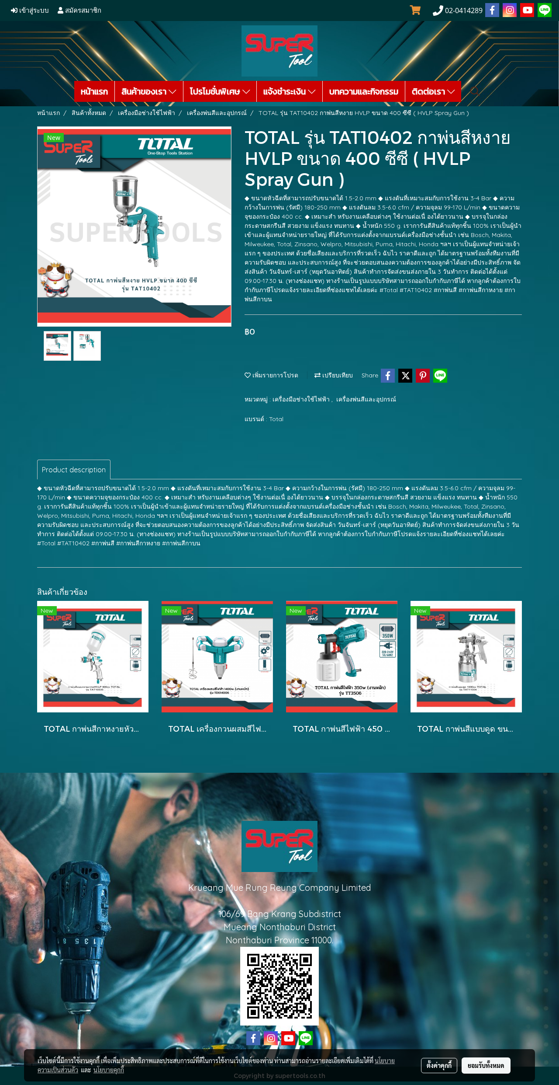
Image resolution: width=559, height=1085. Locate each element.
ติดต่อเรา (429, 91)
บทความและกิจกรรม (363, 91)
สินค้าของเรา (145, 91)
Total (276, 419)
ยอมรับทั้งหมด (486, 1065)
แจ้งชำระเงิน (285, 91)
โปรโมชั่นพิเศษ (216, 91)
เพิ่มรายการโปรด (274, 375)
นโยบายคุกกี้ (108, 1070)
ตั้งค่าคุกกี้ (439, 1065)
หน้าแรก (94, 91)
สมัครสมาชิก (82, 10)
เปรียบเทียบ (337, 375)
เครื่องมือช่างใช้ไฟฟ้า (302, 399)
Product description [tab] (74, 469)
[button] (475, 91)
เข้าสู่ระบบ (33, 10)
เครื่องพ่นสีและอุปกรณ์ (366, 399)
